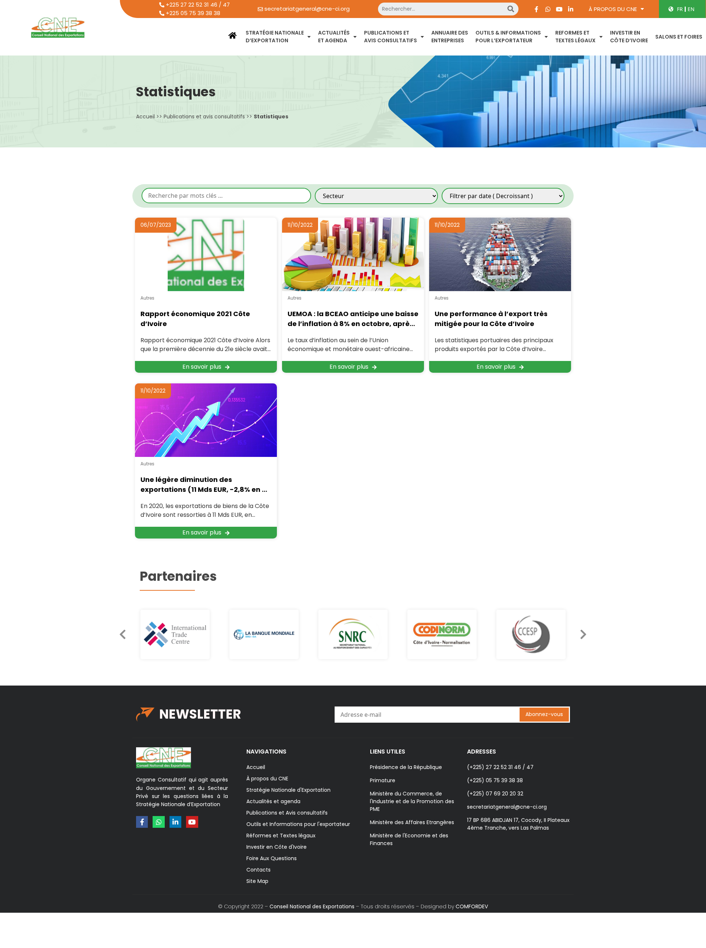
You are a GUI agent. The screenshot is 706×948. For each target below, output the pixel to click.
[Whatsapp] (548, 9)
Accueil (145, 116)
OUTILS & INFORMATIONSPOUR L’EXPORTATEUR (508, 36)
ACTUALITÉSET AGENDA (334, 36)
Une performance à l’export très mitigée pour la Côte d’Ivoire (491, 318)
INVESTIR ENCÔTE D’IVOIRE (629, 36)
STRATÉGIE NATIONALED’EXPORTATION (275, 36)
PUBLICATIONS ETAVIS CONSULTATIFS (390, 36)
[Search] (510, 9)
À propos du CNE (613, 9)
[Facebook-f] (536, 9)
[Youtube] (559, 9)
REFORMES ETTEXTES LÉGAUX (575, 36)
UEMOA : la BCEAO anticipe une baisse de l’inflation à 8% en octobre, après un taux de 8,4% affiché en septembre (353, 319)
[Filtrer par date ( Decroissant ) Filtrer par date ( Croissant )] (503, 196)
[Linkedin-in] (571, 9)
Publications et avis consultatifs (204, 116)
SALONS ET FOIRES (678, 36)
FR (680, 9)
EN (691, 9)
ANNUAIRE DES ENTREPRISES (449, 36)
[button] (583, 634)
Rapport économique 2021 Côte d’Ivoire (195, 318)
